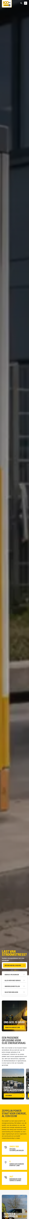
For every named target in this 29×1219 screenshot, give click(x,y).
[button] (21, 3)
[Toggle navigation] (25, 3)
